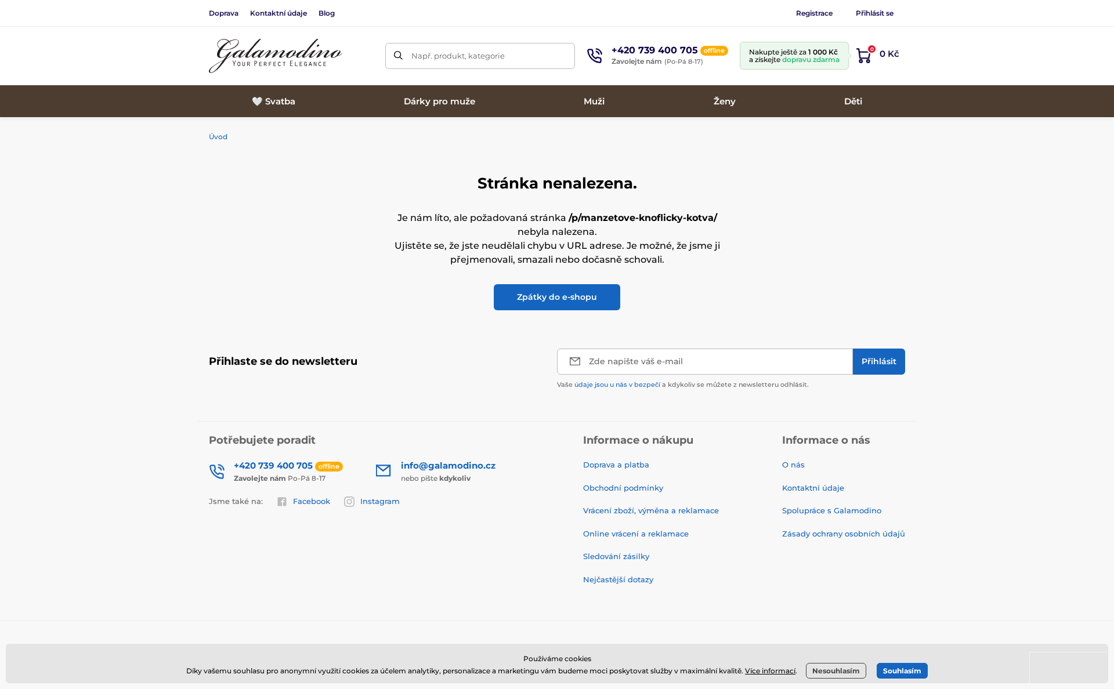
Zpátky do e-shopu (557, 297)
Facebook (311, 501)
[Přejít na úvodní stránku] (275, 56)
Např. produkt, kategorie (458, 55)
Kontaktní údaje (278, 13)
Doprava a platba (616, 464)
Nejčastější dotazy (618, 579)
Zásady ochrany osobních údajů (843, 533)
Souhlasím (902, 670)
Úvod (218, 136)
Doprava (223, 13)
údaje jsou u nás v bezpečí (617, 384)
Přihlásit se (875, 13)
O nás (793, 464)
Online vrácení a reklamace (636, 533)
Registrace (814, 13)
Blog (327, 13)
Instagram (380, 501)
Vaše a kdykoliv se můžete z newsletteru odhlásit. (683, 384)
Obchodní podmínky (623, 487)
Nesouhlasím (836, 670)
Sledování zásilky (616, 556)
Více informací (770, 670)
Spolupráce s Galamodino (831, 510)
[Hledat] (398, 56)
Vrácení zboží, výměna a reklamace (651, 510)
